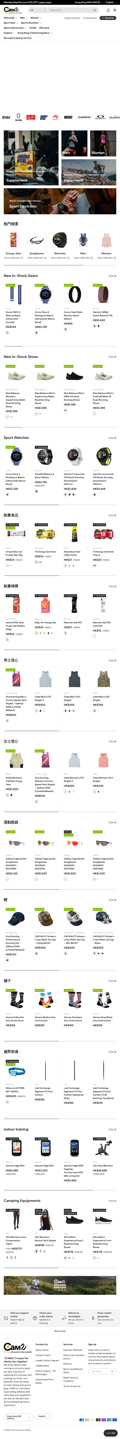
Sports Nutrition (30, 22)
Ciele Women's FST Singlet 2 (74, 779)
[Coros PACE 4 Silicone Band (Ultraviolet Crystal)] (16, 294)
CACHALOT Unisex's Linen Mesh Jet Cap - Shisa (103, 940)
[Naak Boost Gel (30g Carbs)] (74, 534)
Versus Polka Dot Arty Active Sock (15, 1019)
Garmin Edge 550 (44, 1165)
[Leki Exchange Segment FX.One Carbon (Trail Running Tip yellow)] (103, 1070)
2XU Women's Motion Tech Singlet (45, 1239)
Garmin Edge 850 (15, 1165)
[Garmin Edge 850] (16, 1148)
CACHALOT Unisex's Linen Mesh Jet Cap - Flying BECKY (45, 940)
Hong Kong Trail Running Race (33, 32)
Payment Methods (72, 1350)
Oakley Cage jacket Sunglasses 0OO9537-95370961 (16, 863)
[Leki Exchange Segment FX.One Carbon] (45, 1070)
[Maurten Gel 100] (74, 605)
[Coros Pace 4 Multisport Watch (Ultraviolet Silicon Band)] (45, 294)
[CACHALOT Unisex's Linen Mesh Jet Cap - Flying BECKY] (45, 918)
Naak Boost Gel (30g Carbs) (72, 553)
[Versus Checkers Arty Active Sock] (74, 999)
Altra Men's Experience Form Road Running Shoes (102, 1242)
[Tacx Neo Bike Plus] (103, 1148)
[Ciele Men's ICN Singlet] (103, 679)
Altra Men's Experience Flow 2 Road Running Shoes (73, 1242)
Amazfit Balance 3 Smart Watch (44, 476)
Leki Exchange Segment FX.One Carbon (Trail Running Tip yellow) (103, 1093)
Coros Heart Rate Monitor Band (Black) (73, 315)
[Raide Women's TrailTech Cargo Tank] (16, 760)
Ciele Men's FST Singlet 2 (43, 698)
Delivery (67, 1363)
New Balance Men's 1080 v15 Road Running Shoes (74, 396)
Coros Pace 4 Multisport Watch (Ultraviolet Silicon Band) (45, 317)
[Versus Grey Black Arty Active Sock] (103, 999)
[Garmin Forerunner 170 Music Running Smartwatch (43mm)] (74, 456)
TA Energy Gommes (45, 551)
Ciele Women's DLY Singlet (103, 779)
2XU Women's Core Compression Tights (16, 1240)
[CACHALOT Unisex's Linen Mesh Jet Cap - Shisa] (103, 918)
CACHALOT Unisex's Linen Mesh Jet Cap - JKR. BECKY (74, 940)
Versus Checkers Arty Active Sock (73, 1019)
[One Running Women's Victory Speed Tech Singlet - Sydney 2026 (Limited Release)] (45, 760)
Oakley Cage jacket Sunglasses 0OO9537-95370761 (45, 863)
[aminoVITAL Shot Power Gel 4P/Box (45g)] (16, 605)
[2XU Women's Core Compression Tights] (16, 1219)
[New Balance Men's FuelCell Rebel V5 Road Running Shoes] (103, 375)
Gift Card (44, 27)
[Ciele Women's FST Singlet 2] (74, 760)
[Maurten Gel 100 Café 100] (103, 605)
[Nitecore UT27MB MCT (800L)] (16, 1070)
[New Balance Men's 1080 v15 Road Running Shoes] (74, 375)
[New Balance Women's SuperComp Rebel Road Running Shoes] (16, 375)
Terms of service (72, 1386)
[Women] (106, 239)
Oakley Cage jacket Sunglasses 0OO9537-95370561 (74, 863)
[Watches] (60, 239)
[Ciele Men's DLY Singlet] (74, 679)
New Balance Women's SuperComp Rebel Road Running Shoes (15, 400)
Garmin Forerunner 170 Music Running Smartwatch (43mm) (74, 479)
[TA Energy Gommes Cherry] (103, 534)
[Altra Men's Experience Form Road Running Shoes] (103, 1219)
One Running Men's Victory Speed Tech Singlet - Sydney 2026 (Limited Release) (16, 703)
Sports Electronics (14, 27)
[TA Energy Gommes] (45, 534)
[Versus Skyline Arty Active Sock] (45, 999)
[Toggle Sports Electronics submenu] (25, 27)
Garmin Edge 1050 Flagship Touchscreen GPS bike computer (73, 1170)
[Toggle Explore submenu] (13, 33)
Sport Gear (9, 22)
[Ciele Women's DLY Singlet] (103, 760)
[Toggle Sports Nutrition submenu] (40, 23)
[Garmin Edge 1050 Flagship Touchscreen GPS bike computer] (74, 1148)
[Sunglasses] (36, 239)
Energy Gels (13, 253)
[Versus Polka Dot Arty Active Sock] (16, 999)
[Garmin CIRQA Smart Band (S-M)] (103, 294)
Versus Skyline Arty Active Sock (45, 1019)
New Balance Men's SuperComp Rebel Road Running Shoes (45, 398)
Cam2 (12, 1430)
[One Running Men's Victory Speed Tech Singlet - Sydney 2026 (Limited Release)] (16, 679)
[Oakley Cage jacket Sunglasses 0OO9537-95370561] (74, 841)
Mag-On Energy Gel (45, 622)
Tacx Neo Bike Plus (103, 1165)
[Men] (83, 239)
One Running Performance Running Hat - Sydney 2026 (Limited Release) (15, 943)
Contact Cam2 (43, 1355)
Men (22, 17)
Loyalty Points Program (47, 1360)
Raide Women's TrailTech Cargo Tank (14, 781)
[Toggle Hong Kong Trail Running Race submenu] (51, 33)
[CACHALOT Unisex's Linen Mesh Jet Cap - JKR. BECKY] (74, 918)
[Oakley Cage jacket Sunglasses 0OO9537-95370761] (45, 841)
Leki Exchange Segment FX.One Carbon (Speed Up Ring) (73, 1093)
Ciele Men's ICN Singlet (101, 698)
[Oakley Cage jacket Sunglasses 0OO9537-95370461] (103, 841)
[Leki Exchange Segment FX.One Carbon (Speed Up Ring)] (74, 1070)
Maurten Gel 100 (73, 622)
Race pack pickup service (17, 37)
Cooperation (90, 17)
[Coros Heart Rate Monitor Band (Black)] (74, 294)
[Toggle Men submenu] (26, 17)
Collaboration (42, 1365)
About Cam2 (42, 1350)
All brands (9, 17)
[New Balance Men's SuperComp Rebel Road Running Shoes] (45, 375)
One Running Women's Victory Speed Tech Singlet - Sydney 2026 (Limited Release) (45, 784)
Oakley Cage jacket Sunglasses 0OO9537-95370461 (103, 863)
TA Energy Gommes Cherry (103, 553)
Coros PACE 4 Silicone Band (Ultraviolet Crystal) (13, 317)
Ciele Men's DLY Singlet (72, 698)
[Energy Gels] (13, 239)
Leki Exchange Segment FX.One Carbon (44, 1091)
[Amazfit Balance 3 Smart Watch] (45, 456)
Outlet (32, 27)
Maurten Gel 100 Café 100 (102, 624)
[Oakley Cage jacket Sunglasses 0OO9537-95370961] (16, 841)
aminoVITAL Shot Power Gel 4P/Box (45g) (15, 626)
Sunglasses (37, 253)
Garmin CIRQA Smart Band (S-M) (102, 314)
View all (112, 275)
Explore (8, 32)
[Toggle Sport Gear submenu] (17, 23)
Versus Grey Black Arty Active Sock (102, 1019)
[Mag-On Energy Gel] (45, 605)
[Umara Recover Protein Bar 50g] (16, 534)
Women (34, 17)
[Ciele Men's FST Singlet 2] (45, 679)
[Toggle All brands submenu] (16, 17)
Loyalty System (72, 17)
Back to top (60, 1331)
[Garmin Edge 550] (45, 1148)
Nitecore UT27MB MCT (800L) (15, 1090)
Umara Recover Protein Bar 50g (14, 553)
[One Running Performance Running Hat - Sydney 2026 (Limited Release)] (16, 918)
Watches (60, 253)
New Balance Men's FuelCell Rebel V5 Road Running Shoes (103, 398)
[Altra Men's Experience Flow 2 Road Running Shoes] (74, 1219)
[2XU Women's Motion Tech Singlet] (45, 1219)
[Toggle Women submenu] (40, 17)
